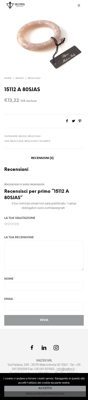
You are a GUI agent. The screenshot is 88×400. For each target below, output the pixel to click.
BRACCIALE (16, 141)
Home (7, 78)
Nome (9, 279)
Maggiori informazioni (45, 394)
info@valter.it (66, 369)
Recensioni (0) (42, 158)
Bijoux (20, 78)
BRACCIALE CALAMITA (37, 141)
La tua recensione (19, 237)
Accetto (45, 388)
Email (9, 299)
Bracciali (34, 78)
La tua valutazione (19, 218)
